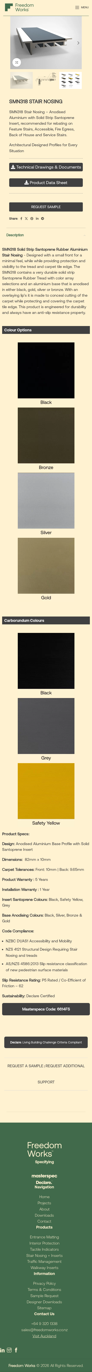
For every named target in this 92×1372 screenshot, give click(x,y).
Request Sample (46, 207)
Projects (44, 1203)
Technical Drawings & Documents (48, 167)
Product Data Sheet (48, 182)
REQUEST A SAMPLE (25, 1066)
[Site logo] (19, 7)
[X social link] (26, 218)
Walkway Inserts (44, 1267)
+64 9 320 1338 (44, 1323)
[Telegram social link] (42, 218)
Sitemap (44, 1308)
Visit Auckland (44, 1336)
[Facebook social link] (21, 218)
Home (44, 1197)
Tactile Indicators (44, 1249)
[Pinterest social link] (32, 218)
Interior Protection (44, 1243)
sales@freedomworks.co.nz (44, 1330)
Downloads (44, 1215)
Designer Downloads (44, 1302)
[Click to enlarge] (16, 62)
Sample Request (44, 1295)
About (44, 1209)
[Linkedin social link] (37, 218)
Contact (44, 1221)
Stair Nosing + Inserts (44, 1255)
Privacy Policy (44, 1283)
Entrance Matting (44, 1237)
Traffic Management (44, 1261)
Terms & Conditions (44, 1289)
